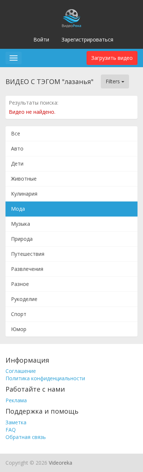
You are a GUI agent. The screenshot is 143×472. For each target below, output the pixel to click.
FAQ (11, 429)
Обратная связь (26, 436)
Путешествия (27, 253)
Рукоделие (24, 298)
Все (15, 133)
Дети (17, 163)
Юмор (18, 329)
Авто (17, 148)
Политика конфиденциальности (45, 378)
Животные (24, 178)
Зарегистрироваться (87, 39)
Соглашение (21, 370)
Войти (41, 39)
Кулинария (24, 193)
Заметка (16, 422)
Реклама (16, 400)
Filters (113, 81)
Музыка (20, 223)
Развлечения (27, 268)
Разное (20, 283)
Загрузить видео (112, 57)
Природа (22, 238)
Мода (18, 208)
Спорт (18, 314)
